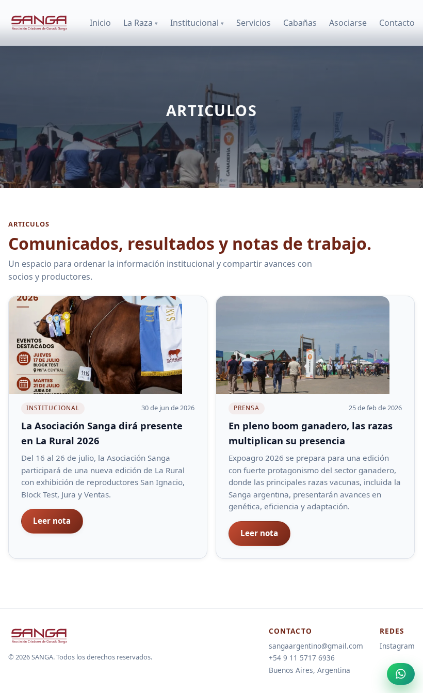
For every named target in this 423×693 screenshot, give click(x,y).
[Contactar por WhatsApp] (401, 674)
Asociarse (348, 22)
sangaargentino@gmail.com (316, 646)
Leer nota (52, 520)
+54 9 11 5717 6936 (302, 658)
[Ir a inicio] (39, 22)
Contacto (397, 22)
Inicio (100, 22)
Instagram (397, 646)
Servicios (253, 22)
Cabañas (300, 22)
